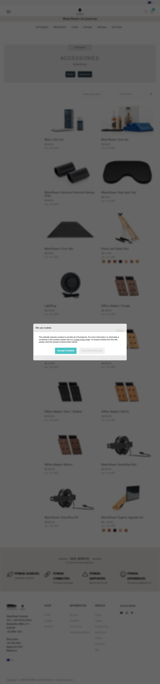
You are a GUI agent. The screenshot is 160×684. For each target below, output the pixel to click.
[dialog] (80, 342)
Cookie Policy (79, 339)
